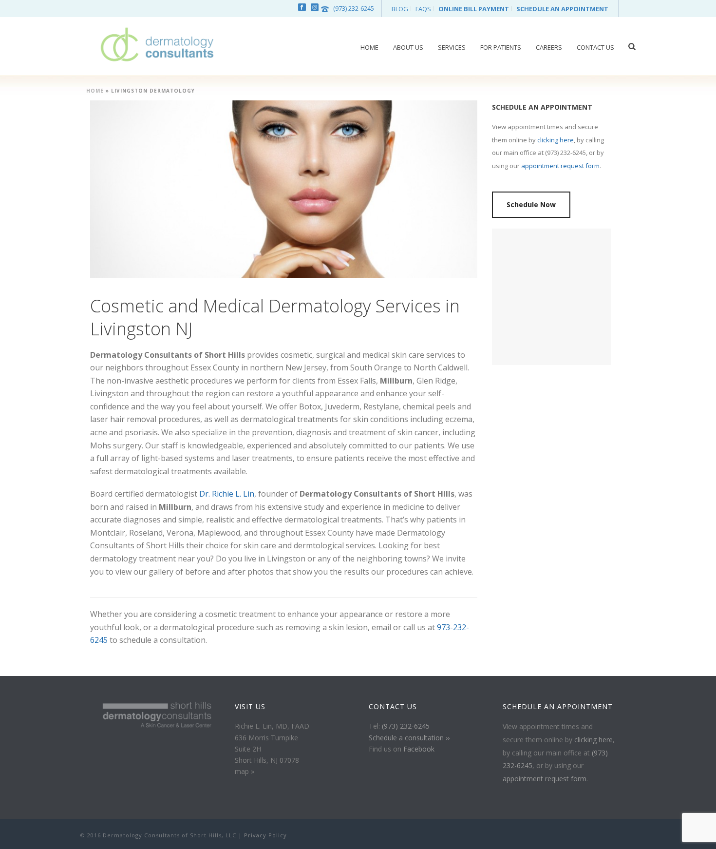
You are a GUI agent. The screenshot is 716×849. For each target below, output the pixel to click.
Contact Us (595, 47)
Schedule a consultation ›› (409, 737)
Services (452, 47)
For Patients (500, 47)
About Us (408, 47)
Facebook (418, 748)
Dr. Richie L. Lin (226, 493)
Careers (549, 47)
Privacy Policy (265, 835)
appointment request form (560, 165)
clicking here (555, 139)
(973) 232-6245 (353, 8)
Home (369, 47)
